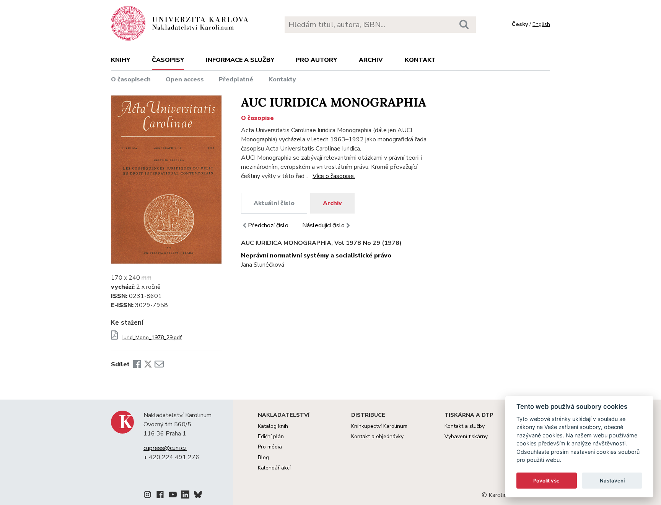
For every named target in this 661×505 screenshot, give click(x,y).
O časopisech (131, 79)
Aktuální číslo (274, 203)
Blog (263, 457)
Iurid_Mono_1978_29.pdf (152, 337)
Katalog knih (273, 426)
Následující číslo (323, 225)
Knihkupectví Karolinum (379, 426)
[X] (148, 364)
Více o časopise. (334, 176)
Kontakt (420, 60)
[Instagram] (147, 495)
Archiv (371, 60)
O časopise (257, 118)
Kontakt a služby (464, 426)
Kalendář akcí (274, 467)
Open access (185, 79)
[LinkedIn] (185, 495)
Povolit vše (546, 480)
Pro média (270, 446)
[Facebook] (137, 364)
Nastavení (612, 480)
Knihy (120, 60)
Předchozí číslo (268, 225)
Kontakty (282, 79)
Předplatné (236, 79)
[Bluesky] (198, 495)
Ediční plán (271, 436)
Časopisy (168, 60)
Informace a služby (240, 60)
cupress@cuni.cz (165, 448)
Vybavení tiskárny (466, 436)
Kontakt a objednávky (377, 436)
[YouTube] (173, 495)
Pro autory (316, 60)
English (541, 24)
